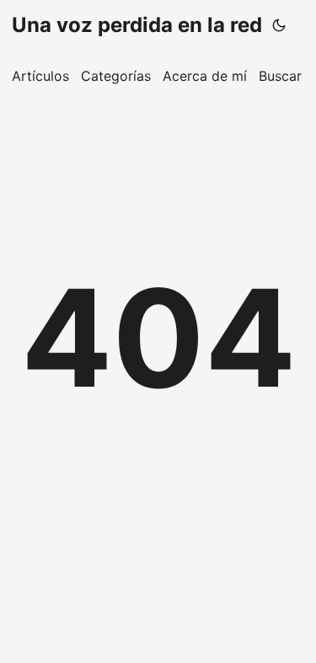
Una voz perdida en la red (137, 25)
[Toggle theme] (279, 25)
